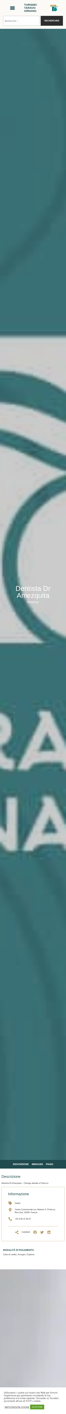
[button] (35, 1232)
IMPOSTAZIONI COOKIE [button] (17, 1407)
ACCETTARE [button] (37, 1407)
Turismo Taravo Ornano (30, 7)
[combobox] (21, 21)
